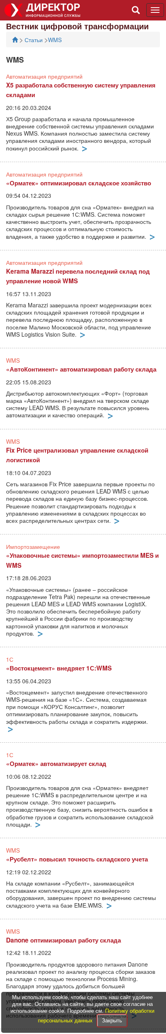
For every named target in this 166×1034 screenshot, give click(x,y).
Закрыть (112, 1020)
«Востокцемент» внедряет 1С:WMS (59, 668)
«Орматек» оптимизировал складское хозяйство (78, 183)
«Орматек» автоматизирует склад (56, 763)
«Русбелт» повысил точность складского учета (77, 859)
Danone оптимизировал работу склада (63, 940)
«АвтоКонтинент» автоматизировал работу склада (81, 369)
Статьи (34, 40)
